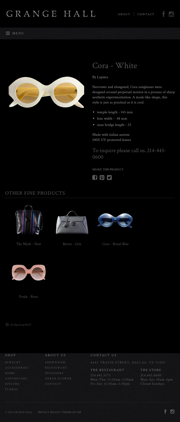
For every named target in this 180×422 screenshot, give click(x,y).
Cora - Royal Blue (115, 244)
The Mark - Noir (28, 244)
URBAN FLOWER (58, 378)
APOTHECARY (16, 378)
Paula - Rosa (28, 296)
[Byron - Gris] (72, 237)
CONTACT (146, 14)
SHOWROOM (55, 362)
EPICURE (12, 384)
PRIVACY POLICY (49, 412)
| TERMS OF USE (70, 412)
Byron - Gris (72, 244)
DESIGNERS (54, 373)
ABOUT (124, 14)
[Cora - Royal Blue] (115, 237)
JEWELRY (13, 362)
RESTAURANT (56, 368)
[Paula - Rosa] (28, 290)
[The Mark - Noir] (28, 237)
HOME (10, 373)
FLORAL (12, 389)
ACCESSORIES (16, 368)
